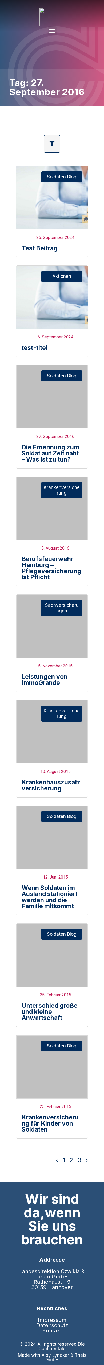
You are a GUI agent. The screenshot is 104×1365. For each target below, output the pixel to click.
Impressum (52, 1320)
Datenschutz (52, 1325)
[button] (52, 30)
